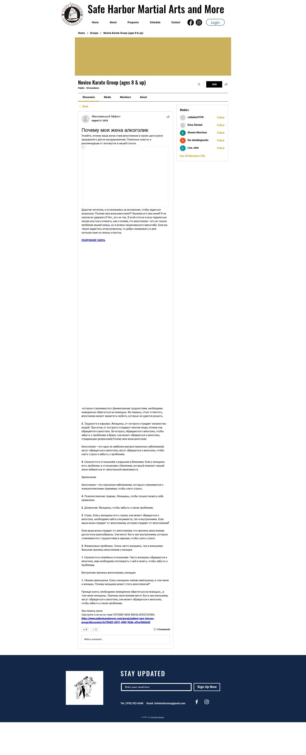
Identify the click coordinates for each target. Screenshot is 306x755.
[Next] (101, 688)
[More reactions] (94, 629)
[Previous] (68, 688)
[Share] (168, 117)
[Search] (199, 84)
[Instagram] (199, 22)
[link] (89, 97)
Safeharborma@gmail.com (169, 703)
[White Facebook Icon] (197, 702)
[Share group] (226, 84)
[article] (125, 380)
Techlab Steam (157, 717)
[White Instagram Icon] (207, 702)
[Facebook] (190, 22)
